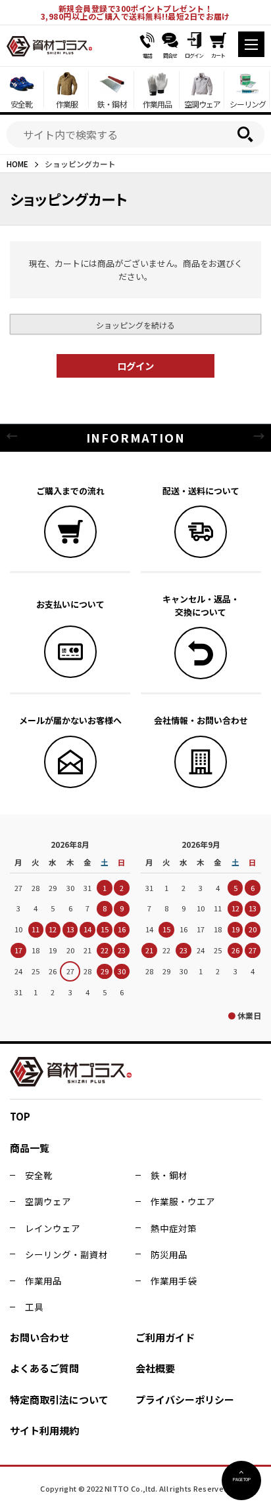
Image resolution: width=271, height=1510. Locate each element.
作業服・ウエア (183, 1201)
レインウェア (52, 1228)
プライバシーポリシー (185, 1399)
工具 (34, 1306)
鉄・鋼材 (169, 1175)
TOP (20, 1116)
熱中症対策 (174, 1228)
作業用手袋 (174, 1280)
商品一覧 (29, 1148)
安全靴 (39, 1175)
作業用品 (43, 1280)
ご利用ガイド (165, 1337)
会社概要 (155, 1368)
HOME (17, 163)
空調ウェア (48, 1201)
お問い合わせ (39, 1337)
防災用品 (169, 1254)
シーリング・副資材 (66, 1254)
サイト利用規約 (44, 1430)
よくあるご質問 (44, 1368)
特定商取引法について (59, 1399)
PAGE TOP (242, 1479)
